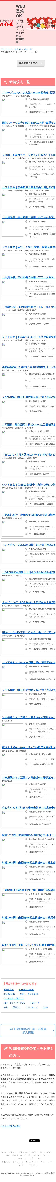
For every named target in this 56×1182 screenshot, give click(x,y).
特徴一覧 (27, 49)
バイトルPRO (11, 1155)
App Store (21, 1165)
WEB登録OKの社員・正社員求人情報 (28, 1030)
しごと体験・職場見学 (14, 998)
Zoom (45, 1007)
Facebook (29, 1162)
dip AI (33, 1152)
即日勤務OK (9, 994)
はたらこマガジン (40, 1155)
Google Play (33, 1165)
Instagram (19, 1162)
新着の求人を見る (28, 63)
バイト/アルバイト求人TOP (11, 49)
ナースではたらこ (20, 1158)
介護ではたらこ (35, 1158)
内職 (6, 1007)
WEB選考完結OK (26, 989)
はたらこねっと (25, 1155)
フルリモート (32, 1007)
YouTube (40, 1162)
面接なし (17, 1007)
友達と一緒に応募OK (29, 994)
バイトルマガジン (45, 1152)
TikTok (49, 1162)
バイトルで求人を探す (11, 1126)
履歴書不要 (9, 989)
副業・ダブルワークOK (14, 1003)
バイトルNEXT (23, 1152)
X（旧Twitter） (7, 1162)
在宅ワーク (35, 1003)
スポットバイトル (7, 1152)
